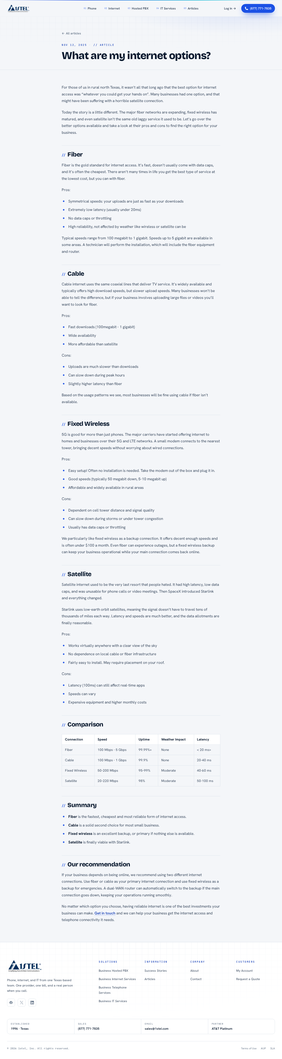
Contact (196, 979)
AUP (263, 1048)
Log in (230, 8)
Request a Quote (248, 979)
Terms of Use (248, 1048)
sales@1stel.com (157, 1029)
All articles (71, 33)
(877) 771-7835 (260, 8)
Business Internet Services (117, 979)
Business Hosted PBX (113, 971)
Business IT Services (113, 1001)
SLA (272, 1048)
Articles (191, 8)
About (194, 971)
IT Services (166, 8)
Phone (90, 8)
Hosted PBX (138, 8)
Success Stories (156, 971)
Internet (112, 8)
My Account (244, 971)
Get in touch (105, 913)
